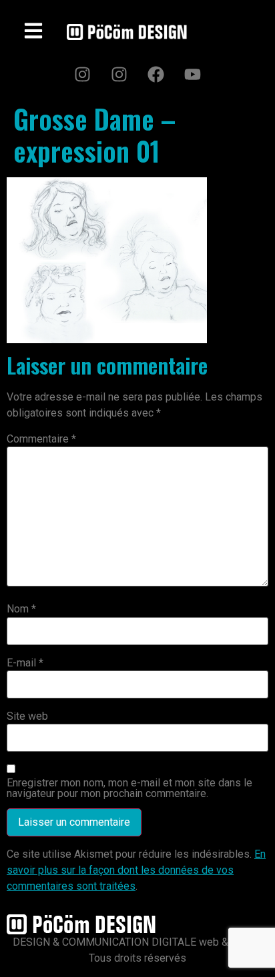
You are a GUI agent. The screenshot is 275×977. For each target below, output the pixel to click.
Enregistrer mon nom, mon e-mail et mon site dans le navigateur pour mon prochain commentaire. (129, 788)
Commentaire (41, 439)
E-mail (25, 663)
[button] (34, 32)
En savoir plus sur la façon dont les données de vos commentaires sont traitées (136, 870)
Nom (21, 609)
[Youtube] (193, 74)
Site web (27, 716)
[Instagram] (82, 74)
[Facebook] (156, 74)
